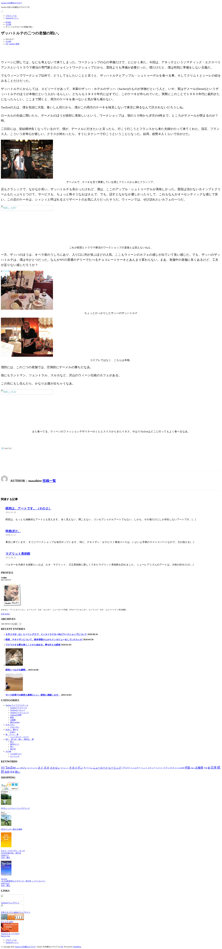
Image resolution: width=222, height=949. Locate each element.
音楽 (12, 772)
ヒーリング (14, 756)
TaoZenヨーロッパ (17, 710)
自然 (7, 771)
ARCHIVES (5, 624)
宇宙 (205, 768)
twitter (18, 768)
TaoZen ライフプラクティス (17, 705)
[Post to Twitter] (6, 448)
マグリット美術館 (18, 553)
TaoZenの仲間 (15, 715)
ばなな (23, 768)
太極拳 (13, 720)
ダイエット (65, 768)
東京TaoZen (15, 722)
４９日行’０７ (16, 754)
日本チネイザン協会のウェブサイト (16, 912)
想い (12, 742)
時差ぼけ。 (13, 531)
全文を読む (5, 614)
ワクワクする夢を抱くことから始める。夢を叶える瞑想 (33, 644)
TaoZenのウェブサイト (10, 903)
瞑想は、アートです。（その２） (28, 508)
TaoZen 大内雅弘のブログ (11, 3)
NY (7, 44)
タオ (46, 767)
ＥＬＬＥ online (7, 922)
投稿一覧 (49, 481)
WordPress (77, 947)
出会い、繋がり (12, 730)
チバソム (87, 768)
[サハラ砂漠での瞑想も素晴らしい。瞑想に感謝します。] (14, 690)
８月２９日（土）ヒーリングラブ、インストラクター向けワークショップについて (46, 634)
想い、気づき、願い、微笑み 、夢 (20, 739)
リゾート (159, 768)
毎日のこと (14, 744)
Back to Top (5, 936)
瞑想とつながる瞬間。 (17, 670)
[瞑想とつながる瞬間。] (14, 665)
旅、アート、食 (12, 734)
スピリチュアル (32, 768)
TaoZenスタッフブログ (10, 934)
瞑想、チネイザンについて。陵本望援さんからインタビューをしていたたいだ (44, 639)
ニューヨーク (100, 767)
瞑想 (17, 44)
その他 (8, 41)
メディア (151, 768)
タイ (40, 767)
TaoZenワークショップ (19, 713)
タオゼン (55, 767)
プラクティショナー (131, 768)
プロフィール (11, 16)
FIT (61, 947)
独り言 (13, 749)
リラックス (168, 768)
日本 (214, 767)
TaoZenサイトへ (12, 18)
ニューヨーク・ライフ (19, 737)
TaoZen (12, 44)
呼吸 (187, 767)
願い (17, 771)
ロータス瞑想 (179, 768)
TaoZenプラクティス (18, 708)
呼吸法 (192, 768)
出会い (13, 732)
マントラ (144, 768)
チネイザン (10, 725)
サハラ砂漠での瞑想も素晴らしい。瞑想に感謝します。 (33, 695)
